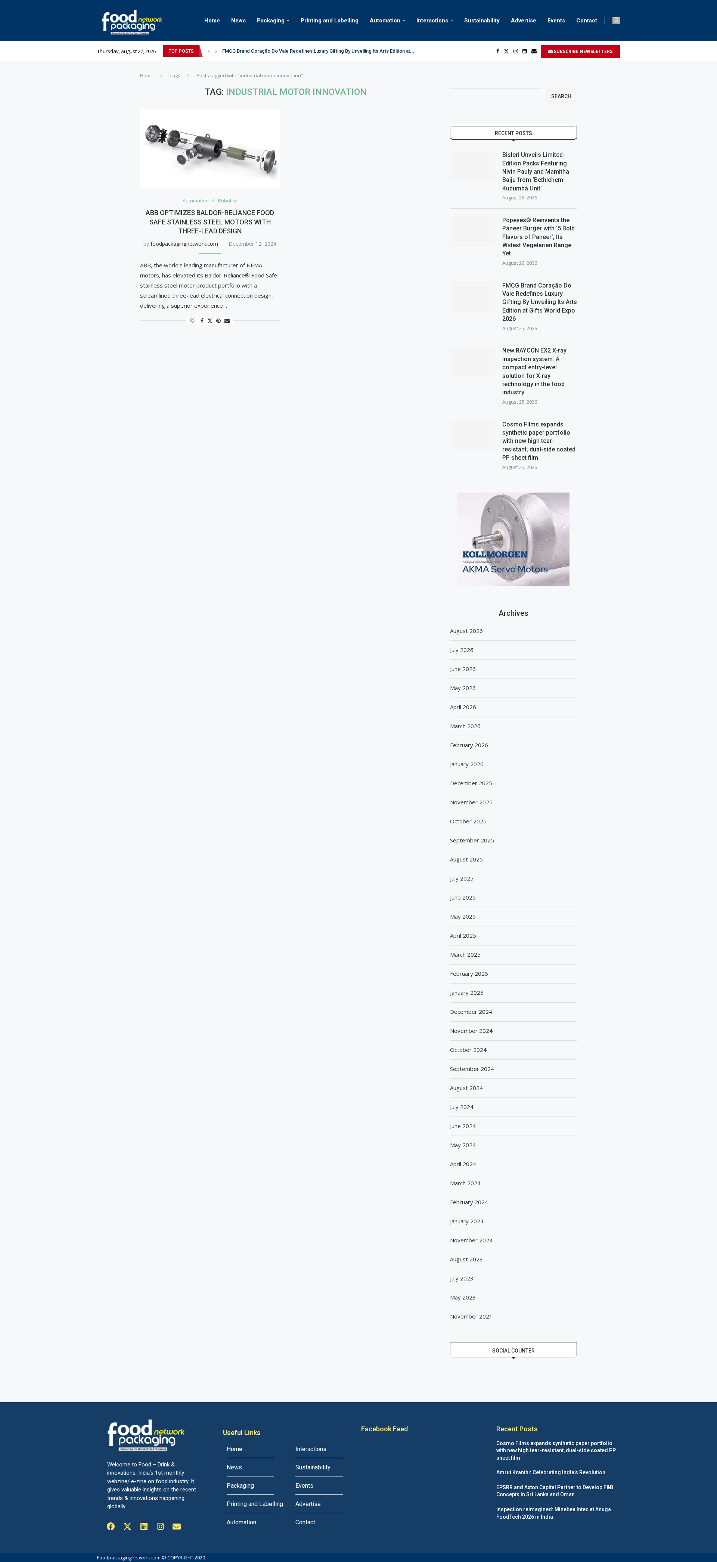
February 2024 (469, 1202)
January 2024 (467, 1221)
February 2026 (469, 745)
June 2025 (463, 897)
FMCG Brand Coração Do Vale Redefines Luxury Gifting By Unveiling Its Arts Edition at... (318, 51)
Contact (586, 20)
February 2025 (469, 973)
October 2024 (468, 1049)
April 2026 (463, 707)
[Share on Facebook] (202, 320)
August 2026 (466, 630)
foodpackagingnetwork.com (184, 243)
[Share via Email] (227, 320)
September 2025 (472, 840)
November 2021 (471, 1316)
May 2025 (463, 916)
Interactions (432, 20)
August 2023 (466, 1259)
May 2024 (463, 1145)
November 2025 (471, 802)
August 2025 (466, 859)
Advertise (523, 20)
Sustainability (482, 20)
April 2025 (463, 935)
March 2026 (465, 726)
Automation (385, 20)
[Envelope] (176, 1526)
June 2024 (463, 1126)
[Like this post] (192, 320)
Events (556, 20)
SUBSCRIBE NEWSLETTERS (582, 51)
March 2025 (465, 954)
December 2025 (471, 783)
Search (561, 96)
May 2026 (463, 688)
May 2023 (463, 1297)
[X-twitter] (127, 1526)
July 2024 (462, 1107)
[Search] (616, 20)
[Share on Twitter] (209, 320)
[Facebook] (498, 51)
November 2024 (471, 1030)
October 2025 (468, 821)
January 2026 (467, 764)
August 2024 (466, 1087)
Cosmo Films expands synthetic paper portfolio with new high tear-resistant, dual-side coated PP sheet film (538, 441)
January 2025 (467, 992)
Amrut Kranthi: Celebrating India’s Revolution (550, 1472)
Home (212, 20)
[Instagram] (515, 51)
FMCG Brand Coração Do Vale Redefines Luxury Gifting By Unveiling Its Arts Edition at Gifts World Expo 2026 (539, 302)
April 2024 (463, 1164)
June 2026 (463, 669)
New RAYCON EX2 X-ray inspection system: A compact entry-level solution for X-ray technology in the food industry (534, 371)
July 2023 (462, 1278)
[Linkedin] (524, 51)
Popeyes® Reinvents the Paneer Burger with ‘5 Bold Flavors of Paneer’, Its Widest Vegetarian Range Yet (538, 237)
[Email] (534, 51)
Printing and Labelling (329, 20)
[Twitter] (506, 51)
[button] (209, 51)
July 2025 (462, 878)
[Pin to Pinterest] (218, 320)
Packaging (271, 20)
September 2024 (472, 1068)
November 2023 (471, 1240)
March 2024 (465, 1183)
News (238, 20)
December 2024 (471, 1011)
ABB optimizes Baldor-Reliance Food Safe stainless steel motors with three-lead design (210, 222)
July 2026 (462, 649)
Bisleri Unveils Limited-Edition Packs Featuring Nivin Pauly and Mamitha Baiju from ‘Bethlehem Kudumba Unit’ (535, 171)
